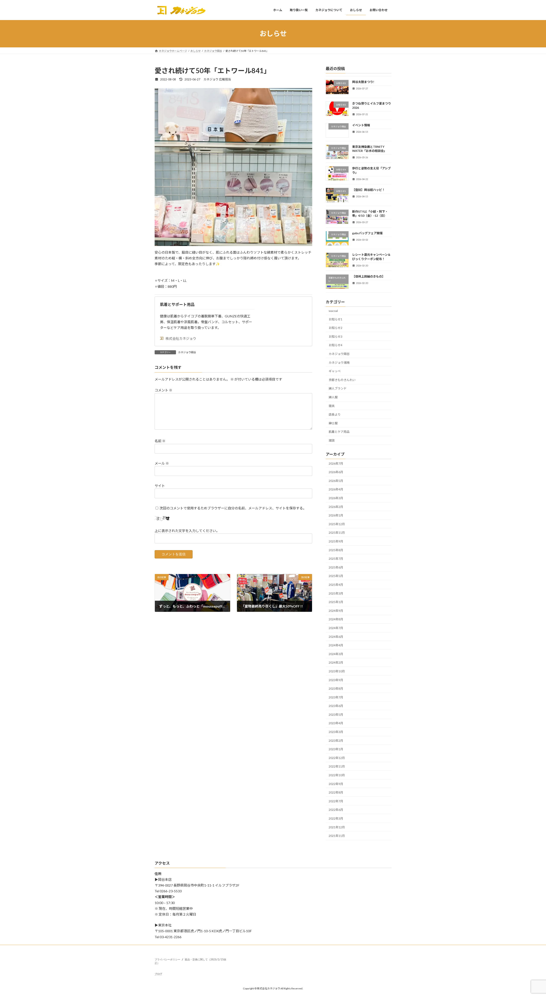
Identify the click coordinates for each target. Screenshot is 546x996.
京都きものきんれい (342, 379)
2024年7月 (336, 628)
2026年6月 (336, 472)
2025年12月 (337, 524)
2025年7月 (336, 558)
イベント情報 (361, 125)
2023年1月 (336, 749)
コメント (163, 390)
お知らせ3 (335, 336)
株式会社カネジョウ (181, 338)
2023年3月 (336, 732)
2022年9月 (336, 783)
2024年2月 (336, 662)
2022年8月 (336, 792)
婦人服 (333, 397)
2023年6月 (336, 706)
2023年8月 (336, 688)
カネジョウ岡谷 (187, 352)
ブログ (158, 974)
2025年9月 (336, 541)
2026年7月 (336, 463)
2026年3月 (336, 498)
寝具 (332, 405)
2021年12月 (337, 827)
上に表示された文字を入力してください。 (187, 531)
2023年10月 (337, 671)
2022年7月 (336, 801)
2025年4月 (336, 584)
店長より (335, 414)
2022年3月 (336, 818)
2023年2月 (336, 740)
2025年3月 (336, 593)
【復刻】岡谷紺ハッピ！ (368, 190)
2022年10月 (337, 775)
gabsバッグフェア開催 (367, 233)
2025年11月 (337, 532)
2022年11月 (337, 766)
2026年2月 (336, 506)
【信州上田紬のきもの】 (368, 276)
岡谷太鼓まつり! (363, 82)
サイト (160, 486)
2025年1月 (336, 602)
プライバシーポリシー (167, 959)
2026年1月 (336, 515)
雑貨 (332, 440)
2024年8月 (336, 619)
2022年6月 (336, 809)
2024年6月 (336, 636)
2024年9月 (336, 610)
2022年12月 (337, 757)
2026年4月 (336, 489)
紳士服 (333, 423)
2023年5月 (336, 714)
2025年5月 (336, 576)
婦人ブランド (338, 388)
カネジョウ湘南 (339, 362)
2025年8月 (336, 550)
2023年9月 (336, 680)
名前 (160, 441)
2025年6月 (336, 567)
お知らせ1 (335, 319)
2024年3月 (336, 654)
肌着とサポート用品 (177, 304)
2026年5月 (336, 480)
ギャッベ (335, 371)
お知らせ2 (335, 328)
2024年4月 (336, 645)
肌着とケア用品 (339, 431)
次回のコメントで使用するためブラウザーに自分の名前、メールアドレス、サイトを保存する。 (233, 508)
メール (162, 463)
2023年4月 (336, 723)
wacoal (333, 311)
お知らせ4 (335, 345)
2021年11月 (337, 836)
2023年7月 (336, 697)
